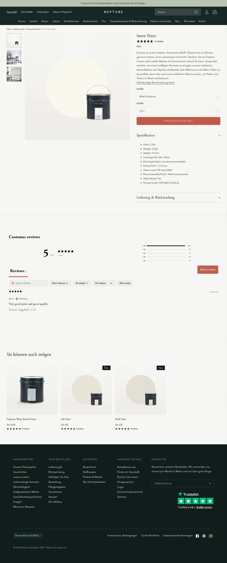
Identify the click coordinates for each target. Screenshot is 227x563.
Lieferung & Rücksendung (156, 197)
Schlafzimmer (71, 21)
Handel (53, 496)
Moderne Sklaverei (24, 506)
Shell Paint (120, 419)
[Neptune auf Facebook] (197, 536)
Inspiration (43, 11)
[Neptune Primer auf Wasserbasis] (32, 389)
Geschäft (12, 11)
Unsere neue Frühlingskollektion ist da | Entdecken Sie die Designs (113, 3)
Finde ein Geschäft (128, 472)
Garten (34, 21)
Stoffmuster (89, 472)
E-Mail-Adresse (162, 479)
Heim (9, 29)
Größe (140, 88)
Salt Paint (66, 419)
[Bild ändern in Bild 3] (14, 74)
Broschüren (89, 467)
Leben (56, 21)
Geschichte (20, 472)
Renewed (189, 21)
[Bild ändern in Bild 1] (14, 40)
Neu (177, 21)
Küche (22, 21)
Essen (45, 21)
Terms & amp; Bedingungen (122, 535)
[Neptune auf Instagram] (210, 536)
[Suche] (195, 11)
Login (120, 486)
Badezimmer (90, 21)
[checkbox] (125, 283)
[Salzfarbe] (86, 389)
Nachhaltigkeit (21, 486)
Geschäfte (27, 11)
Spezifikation (146, 135)
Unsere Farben (33, 29)
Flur (104, 21)
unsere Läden (21, 476)
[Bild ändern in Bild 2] (14, 57)
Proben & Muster (92, 476)
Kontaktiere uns (126, 467)
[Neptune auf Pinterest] (204, 536)
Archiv (202, 21)
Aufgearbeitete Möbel (26, 491)
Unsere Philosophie (24, 467)
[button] (167, 246)
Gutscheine (55, 491)
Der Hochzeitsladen (94, 481)
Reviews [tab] (18, 270)
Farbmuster (19, 29)
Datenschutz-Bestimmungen (178, 535)
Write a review (208, 269)
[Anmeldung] (206, 12)
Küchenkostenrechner (130, 491)
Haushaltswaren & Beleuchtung (128, 21)
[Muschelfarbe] (140, 389)
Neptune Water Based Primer (21, 419)
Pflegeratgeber (57, 486)
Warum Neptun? (62, 11)
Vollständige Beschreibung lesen (156, 82)
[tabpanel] (113, 301)
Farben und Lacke (160, 21)
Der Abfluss (55, 501)
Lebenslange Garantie (26, 481)
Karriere (121, 496)
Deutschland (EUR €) (27, 535)
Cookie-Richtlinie (150, 535)
